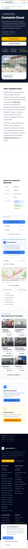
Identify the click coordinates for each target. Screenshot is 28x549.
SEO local (17, 475)
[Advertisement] (14, 161)
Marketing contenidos (20, 484)
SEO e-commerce (19, 482)
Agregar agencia (6, 520)
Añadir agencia (19, 461)
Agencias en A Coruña (7, 504)
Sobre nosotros (19, 517)
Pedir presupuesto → (8, 461)
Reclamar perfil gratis (13, 252)
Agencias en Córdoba (7, 510)
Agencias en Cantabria (10, 6)
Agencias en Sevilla (6, 481)
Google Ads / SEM (19, 489)
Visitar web (14, 39)
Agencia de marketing (16, 201)
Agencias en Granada (7, 495)
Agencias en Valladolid (7, 502)
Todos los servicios (17, 469)
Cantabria (12, 32)
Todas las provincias (4, 469)
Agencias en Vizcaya (7, 488)
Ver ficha (9, 335)
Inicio (3, 6)
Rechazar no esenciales (11, 541)
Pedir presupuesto (19, 522)
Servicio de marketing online (18, 205)
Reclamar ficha (5, 517)
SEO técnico (18, 477)
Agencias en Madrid (6, 472)
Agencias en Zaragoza (7, 490)
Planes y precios (6, 522)
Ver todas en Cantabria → (14, 375)
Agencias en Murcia (6, 492)
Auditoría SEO (18, 486)
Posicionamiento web (20, 472)
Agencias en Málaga (7, 485)
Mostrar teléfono (15, 43)
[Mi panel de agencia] (24, 2)
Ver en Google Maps (14, 285)
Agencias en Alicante (7, 483)
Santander (19, 6)
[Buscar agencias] (21, 2)
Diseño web (16, 208)
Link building (18, 479)
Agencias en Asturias (7, 499)
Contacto (17, 520)
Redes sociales (19, 493)
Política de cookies (10, 534)
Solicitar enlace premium (11, 420)
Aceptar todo (8, 538)
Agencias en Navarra (7, 497)
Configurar (7, 545)
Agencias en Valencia (7, 478)
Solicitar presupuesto (15, 234)
